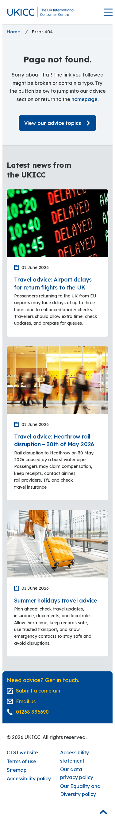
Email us (26, 701)
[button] (40, 12)
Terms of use (21, 761)
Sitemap (17, 770)
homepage (84, 99)
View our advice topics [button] (52, 123)
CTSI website (22, 752)
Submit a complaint (39, 691)
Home (13, 32)
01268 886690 (32, 712)
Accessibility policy (29, 778)
